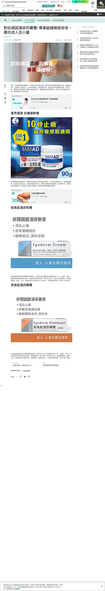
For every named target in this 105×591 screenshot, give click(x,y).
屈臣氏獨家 (15, 11)
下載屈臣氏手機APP (42, 2)
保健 (23, 10)
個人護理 (49, 10)
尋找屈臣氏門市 (54, 2)
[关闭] (101, 586)
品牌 (95, 10)
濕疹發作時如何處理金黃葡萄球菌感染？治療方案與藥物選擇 (89, 67)
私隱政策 (17, 589)
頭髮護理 (58, 10)
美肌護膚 (30, 10)
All (5, 20)
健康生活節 (5, 11)
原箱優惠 (84, 11)
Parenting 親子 (58, 20)
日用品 (76, 10)
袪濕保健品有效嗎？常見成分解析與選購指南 (89, 39)
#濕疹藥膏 (26, 371)
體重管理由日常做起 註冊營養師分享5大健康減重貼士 (89, 53)
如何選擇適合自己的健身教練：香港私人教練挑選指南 (88, 60)
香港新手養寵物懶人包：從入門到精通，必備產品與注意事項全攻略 (89, 46)
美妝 (42, 10)
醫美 (37, 10)
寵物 (70, 10)
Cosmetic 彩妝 (43, 20)
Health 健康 (29, 20)
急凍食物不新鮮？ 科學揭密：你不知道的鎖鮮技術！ (89, 32)
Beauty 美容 (17, 20)
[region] (52, 586)
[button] (101, 4)
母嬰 (64, 10)
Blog (63, 1)
